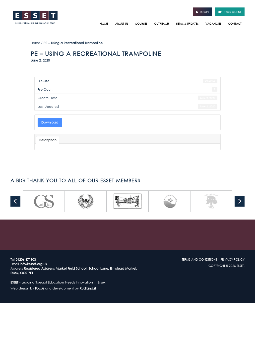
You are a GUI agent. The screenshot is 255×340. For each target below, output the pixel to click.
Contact (235, 23)
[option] (33, 201)
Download (49, 122)
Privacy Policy (232, 259)
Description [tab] (48, 140)
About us (121, 23)
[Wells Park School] (200, 201)
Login (204, 11)
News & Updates (187, 23)
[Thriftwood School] (75, 201)
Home (104, 23)
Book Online (232, 11)
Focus (39, 288)
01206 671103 (26, 259)
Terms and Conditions (199, 259)
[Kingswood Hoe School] (117, 201)
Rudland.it (88, 288)
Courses (141, 23)
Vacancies (213, 23)
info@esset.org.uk (33, 264)
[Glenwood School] (33, 201)
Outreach (161, 23)
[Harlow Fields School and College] (159, 201)
